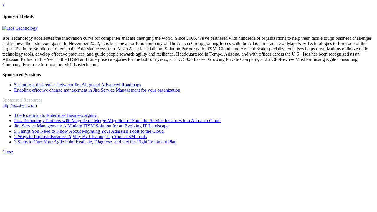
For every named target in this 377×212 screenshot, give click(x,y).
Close (7, 151)
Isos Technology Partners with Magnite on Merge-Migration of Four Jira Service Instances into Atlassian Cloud (117, 120)
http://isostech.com (19, 105)
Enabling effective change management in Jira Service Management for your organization (97, 89)
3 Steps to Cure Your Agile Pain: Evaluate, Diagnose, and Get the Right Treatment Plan (95, 141)
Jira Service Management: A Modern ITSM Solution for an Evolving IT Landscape (91, 125)
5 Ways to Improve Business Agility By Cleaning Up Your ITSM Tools (80, 136)
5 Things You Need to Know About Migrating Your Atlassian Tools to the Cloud (89, 131)
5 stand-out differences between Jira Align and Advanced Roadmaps (77, 84)
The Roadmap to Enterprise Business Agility (55, 115)
